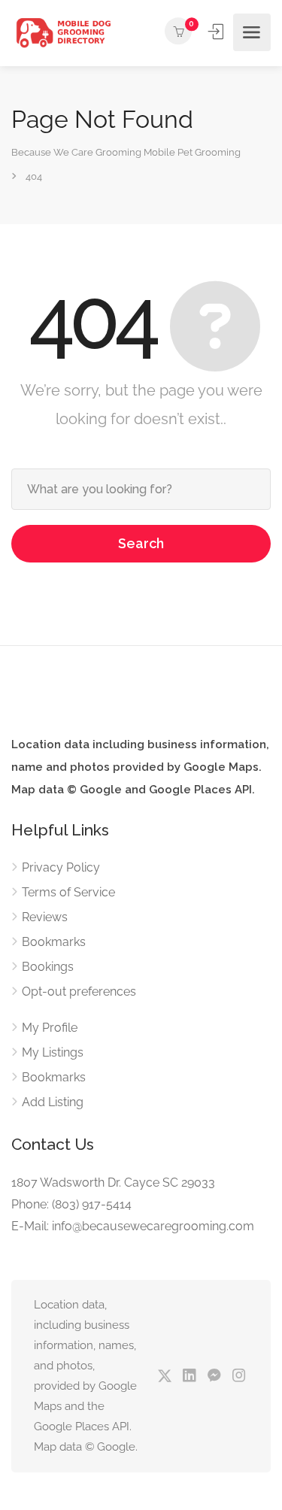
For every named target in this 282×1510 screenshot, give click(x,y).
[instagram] (238, 1376)
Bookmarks (54, 942)
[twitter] (164, 1376)
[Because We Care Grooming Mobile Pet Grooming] (63, 33)
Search (141, 543)
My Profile (49, 1027)
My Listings (52, 1052)
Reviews (45, 917)
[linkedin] (189, 1376)
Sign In (217, 32)
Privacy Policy (61, 867)
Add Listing (52, 1102)
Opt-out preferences (79, 991)
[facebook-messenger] (214, 1376)
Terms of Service (68, 892)
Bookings (48, 967)
